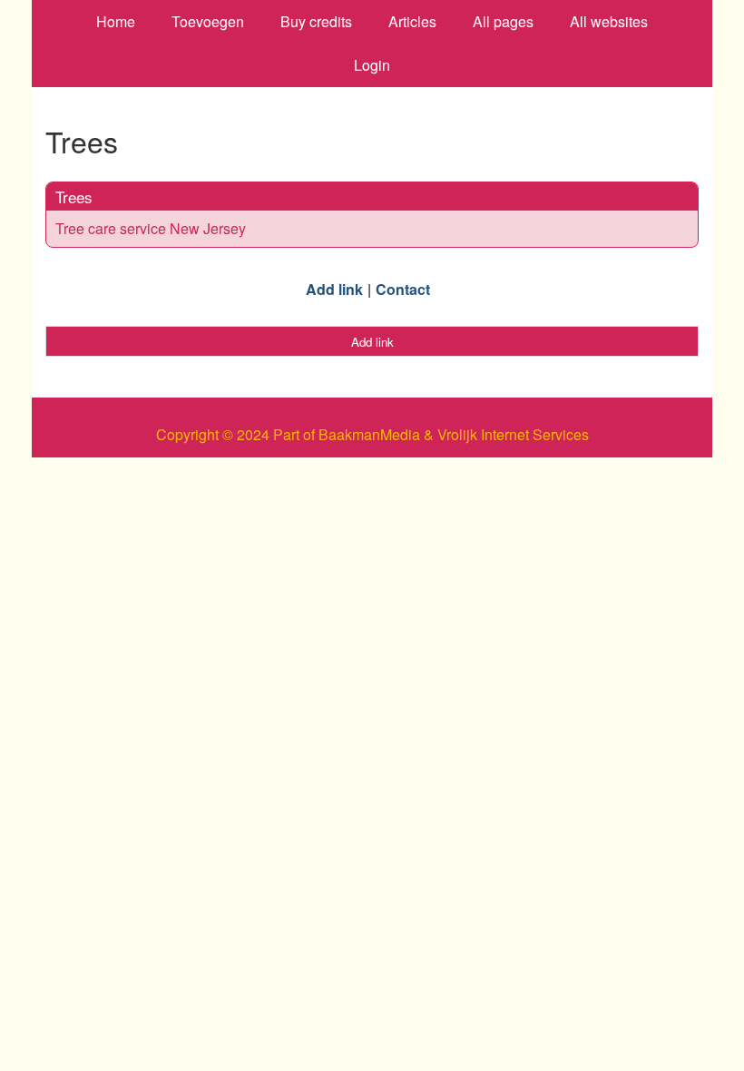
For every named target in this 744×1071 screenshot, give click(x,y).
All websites (609, 21)
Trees (74, 196)
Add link (334, 289)
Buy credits (316, 21)
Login (372, 64)
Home (115, 21)
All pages (503, 21)
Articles (412, 21)
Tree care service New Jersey (150, 228)
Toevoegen (207, 21)
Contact (403, 289)
